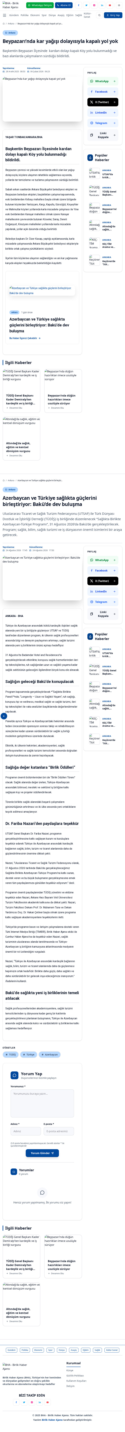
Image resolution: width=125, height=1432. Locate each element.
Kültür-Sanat (87, 15)
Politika (24, 15)
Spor (44, 15)
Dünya (52, 15)
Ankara (11, 23)
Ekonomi (35, 15)
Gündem (14, 15)
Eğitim (69, 15)
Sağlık (78, 15)
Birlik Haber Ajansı (52, 1419)
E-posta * (49, 1124)
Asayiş (61, 15)
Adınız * (15, 1124)
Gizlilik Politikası (75, 1375)
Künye (69, 1370)
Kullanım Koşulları (76, 1380)
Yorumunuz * (18, 1086)
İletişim (70, 1386)
